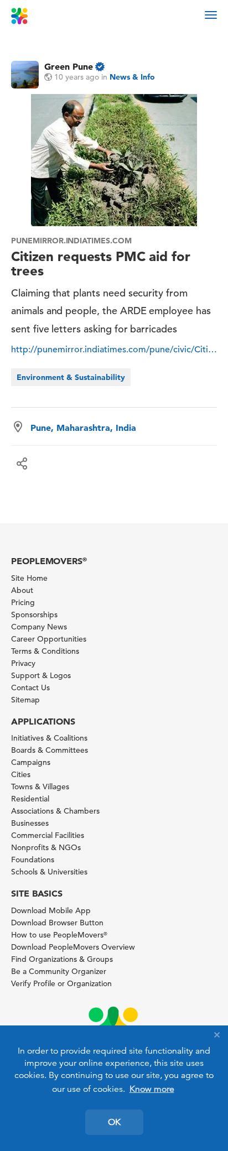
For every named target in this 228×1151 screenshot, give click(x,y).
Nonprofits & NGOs (46, 847)
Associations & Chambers (55, 811)
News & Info (132, 77)
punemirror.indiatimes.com (71, 241)
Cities (20, 774)
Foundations (32, 859)
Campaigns (30, 762)
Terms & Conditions (45, 651)
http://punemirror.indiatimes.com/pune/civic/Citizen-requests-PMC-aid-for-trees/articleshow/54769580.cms (114, 349)
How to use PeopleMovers (59, 935)
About (22, 590)
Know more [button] (151, 1089)
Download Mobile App (51, 910)
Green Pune (68, 66)
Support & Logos (41, 675)
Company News (39, 627)
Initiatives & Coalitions (49, 738)
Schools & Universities (49, 872)
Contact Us (30, 687)
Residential (30, 799)
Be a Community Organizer (58, 971)
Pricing (23, 602)
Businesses (30, 823)
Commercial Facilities (47, 835)
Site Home (29, 578)
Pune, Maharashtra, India (83, 427)
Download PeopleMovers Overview (73, 947)
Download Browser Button (57, 923)
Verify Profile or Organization (61, 983)
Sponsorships (34, 614)
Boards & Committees (49, 750)
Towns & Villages (40, 786)
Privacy (23, 663)
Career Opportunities (48, 639)
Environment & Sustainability (71, 377)
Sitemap (25, 700)
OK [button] (114, 1122)
